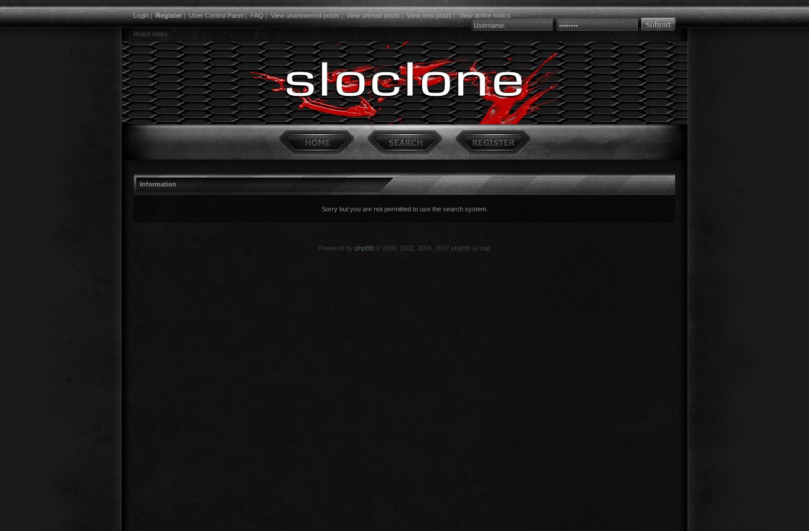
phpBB (364, 248)
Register (169, 15)
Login (141, 15)
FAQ (257, 15)
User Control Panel (216, 15)
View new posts (429, 15)
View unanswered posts (305, 15)
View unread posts (373, 15)
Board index (150, 33)
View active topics (485, 15)
